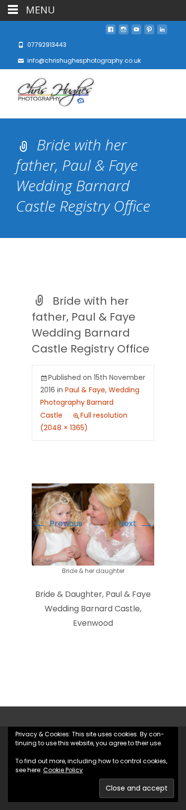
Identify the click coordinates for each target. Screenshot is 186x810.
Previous (57, 523)
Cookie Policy (63, 770)
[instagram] (123, 32)
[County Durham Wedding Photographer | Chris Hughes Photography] (48, 93)
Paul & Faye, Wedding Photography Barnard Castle (89, 402)
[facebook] (111, 32)
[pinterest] (149, 32)
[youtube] (136, 32)
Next (136, 523)
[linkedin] (162, 32)
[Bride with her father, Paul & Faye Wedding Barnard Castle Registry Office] (93, 524)
